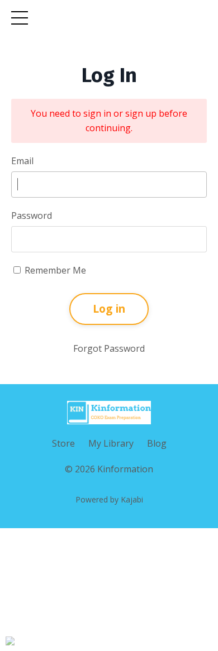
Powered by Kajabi (109, 499)
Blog (157, 443)
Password (31, 215)
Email (22, 161)
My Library (111, 443)
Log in (109, 308)
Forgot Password (109, 348)
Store (63, 443)
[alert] (10, 640)
